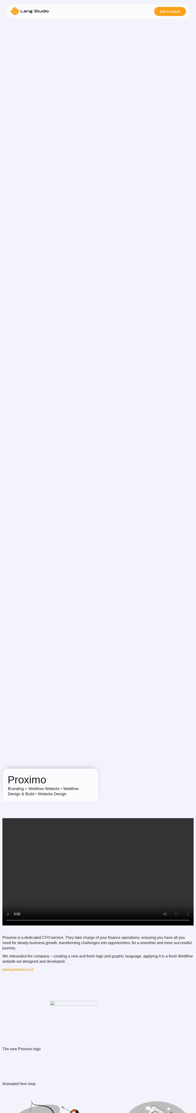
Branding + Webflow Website (34, 788)
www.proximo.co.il (17, 969)
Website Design (52, 794)
